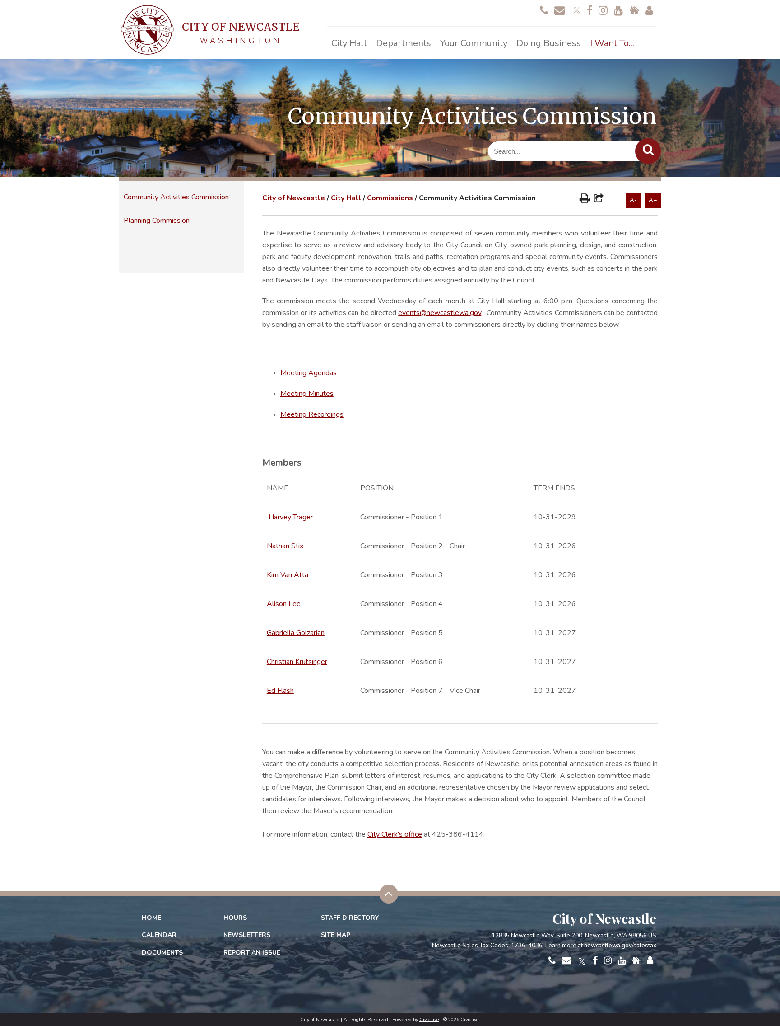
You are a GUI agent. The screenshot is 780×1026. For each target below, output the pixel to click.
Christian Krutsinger (297, 662)
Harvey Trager (291, 517)
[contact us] (544, 11)
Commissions (390, 198)
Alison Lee (284, 604)
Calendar (159, 935)
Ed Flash (280, 691)
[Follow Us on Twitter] (575, 9)
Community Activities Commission (176, 197)
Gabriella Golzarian (296, 633)
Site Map (335, 935)
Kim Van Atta (287, 575)
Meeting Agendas (308, 373)
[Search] (648, 151)
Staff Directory (350, 917)
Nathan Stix (285, 546)
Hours (235, 917)
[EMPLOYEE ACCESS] (649, 11)
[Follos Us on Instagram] (603, 11)
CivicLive (429, 1019)
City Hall (346, 198)
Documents (162, 952)
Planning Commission (157, 221)
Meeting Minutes (307, 394)
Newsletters (246, 935)
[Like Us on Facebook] (589, 11)
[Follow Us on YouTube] (618, 11)
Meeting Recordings (312, 414)
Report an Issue (251, 952)
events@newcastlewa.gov (439, 313)
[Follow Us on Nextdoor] (634, 11)
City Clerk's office (394, 834)
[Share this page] (599, 199)
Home (151, 917)
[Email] (559, 11)
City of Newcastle (293, 198)
